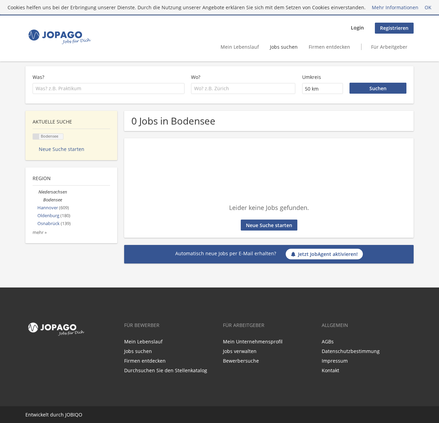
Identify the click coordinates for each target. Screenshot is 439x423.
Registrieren (394, 28)
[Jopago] (59, 36)
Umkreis (311, 77)
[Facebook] (29, 352)
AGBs (328, 341)
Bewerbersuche (241, 360)
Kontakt (330, 370)
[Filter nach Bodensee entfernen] (40, 200)
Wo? (195, 77)
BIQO (76, 414)
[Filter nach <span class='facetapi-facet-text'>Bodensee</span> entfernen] (36, 137)
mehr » (40, 232)
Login (357, 27)
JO (67, 414)
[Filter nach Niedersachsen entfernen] (35, 192)
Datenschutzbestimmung (351, 351)
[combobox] (109, 88)
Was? (38, 77)
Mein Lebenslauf (240, 47)
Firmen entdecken (329, 47)
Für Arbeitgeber (389, 47)
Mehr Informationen (395, 7)
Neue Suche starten (269, 225)
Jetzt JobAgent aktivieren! (328, 254)
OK (428, 7)
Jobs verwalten (240, 351)
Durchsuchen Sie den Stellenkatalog (165, 370)
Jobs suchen (284, 47)
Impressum (335, 360)
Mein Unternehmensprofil (253, 341)
